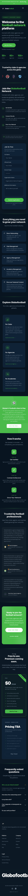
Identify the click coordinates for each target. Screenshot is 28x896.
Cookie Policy (5, 862)
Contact (18, 847)
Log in (13, 49)
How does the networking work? (11, 794)
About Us (18, 838)
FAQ (3, 847)
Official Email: (7, 162)
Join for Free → (8, 45)
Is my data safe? (7, 799)
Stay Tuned (14, 754)
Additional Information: (10, 185)
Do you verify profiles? (8, 810)
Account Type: (7, 170)
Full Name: (7, 154)
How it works (5, 841)
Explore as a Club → (10, 337)
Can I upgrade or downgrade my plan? (11, 805)
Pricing (3, 844)
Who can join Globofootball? (10, 785)
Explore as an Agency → (11, 364)
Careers (18, 841)
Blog (17, 844)
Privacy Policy (5, 856)
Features (4, 838)
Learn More (14, 636)
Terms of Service (6, 859)
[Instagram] (12, 889)
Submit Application (14, 200)
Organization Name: (9, 177)
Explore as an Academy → (11, 388)
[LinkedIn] (15, 889)
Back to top (13, 891)
